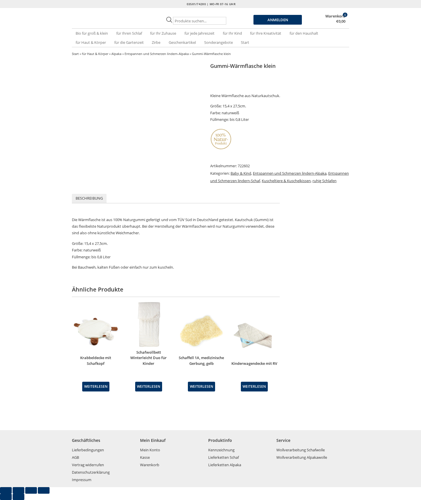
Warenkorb (335, 16)
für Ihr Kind (232, 33)
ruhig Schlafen (324, 180)
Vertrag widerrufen (88, 464)
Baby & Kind (241, 173)
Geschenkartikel (182, 42)
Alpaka (116, 54)
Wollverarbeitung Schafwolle (300, 449)
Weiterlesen (95, 386)
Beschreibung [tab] (89, 198)
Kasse (145, 457)
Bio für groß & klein (92, 33)
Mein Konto (150, 449)
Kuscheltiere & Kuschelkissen (286, 180)
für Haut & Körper (91, 42)
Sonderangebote (218, 42)
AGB (75, 457)
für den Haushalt (304, 33)
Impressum (81, 479)
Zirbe (156, 42)
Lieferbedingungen (88, 449)
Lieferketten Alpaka (224, 464)
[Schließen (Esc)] (44, 490)
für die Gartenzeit (129, 42)
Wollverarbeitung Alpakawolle (301, 457)
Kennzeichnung (221, 449)
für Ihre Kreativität (265, 33)
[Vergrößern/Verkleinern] (6, 490)
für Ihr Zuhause (163, 33)
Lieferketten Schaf (223, 457)
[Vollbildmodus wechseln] (18, 490)
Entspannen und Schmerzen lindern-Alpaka (157, 54)
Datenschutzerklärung (91, 472)
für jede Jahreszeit (199, 33)
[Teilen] (31, 490)
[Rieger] (113, 23)
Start (245, 42)
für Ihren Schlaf (129, 33)
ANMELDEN (277, 19)
